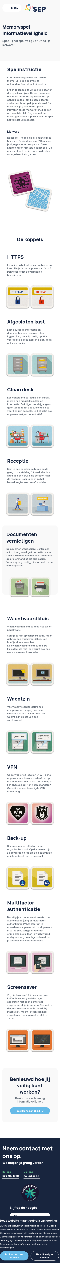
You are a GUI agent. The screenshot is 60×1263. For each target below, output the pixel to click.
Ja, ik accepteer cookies (14, 1256)
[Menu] (11, 8)
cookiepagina (7, 1247)
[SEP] (35, 8)
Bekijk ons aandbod (28, 1111)
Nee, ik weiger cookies (44, 1256)
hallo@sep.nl (32, 1176)
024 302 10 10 (10, 1176)
